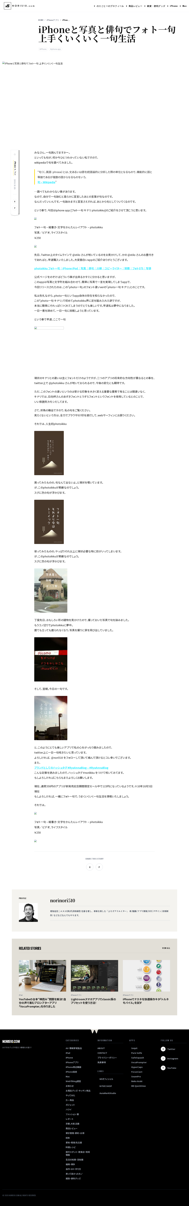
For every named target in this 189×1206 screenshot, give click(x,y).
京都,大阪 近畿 (72, 1123)
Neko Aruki (136, 1081)
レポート (70, 1118)
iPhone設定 (71, 1071)
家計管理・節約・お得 (75, 1133)
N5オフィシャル (106, 1078)
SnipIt (134, 1048)
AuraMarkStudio (108, 1093)
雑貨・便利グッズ (156, 5)
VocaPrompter (139, 1062)
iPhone (174, 5)
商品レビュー (135, 5)
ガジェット (70, 1104)
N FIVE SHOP (106, 1086)
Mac (185, 5)
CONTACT (102, 1052)
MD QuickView (138, 1085)
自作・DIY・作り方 (73, 1169)
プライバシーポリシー (107, 1057)
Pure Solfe (136, 1052)
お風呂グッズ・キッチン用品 (78, 1090)
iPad (68, 1052)
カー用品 (70, 1100)
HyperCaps (137, 1067)
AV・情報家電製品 (74, 1048)
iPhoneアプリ (53, 20)
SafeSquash (137, 1057)
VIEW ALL (166, 948)
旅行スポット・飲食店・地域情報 (78, 1153)
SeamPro (136, 1076)
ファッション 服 (72, 1114)
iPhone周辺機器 (73, 1067)
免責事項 (101, 1062)
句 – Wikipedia (46, 182)
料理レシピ (71, 1147)
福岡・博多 (70, 1164)
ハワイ (68, 1109)
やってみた (70, 1095)
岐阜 (68, 1137)
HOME (40, 20)
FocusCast (136, 1071)
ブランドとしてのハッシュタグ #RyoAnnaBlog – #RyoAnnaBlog (71, 767)
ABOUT (101, 1048)
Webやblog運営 (73, 1081)
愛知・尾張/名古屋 (74, 1142)
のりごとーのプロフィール (110, 5)
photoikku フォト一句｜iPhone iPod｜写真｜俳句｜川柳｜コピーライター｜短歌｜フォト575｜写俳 (92, 268)
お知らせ (70, 1085)
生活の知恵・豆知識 (74, 1159)
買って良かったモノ (74, 1173)
